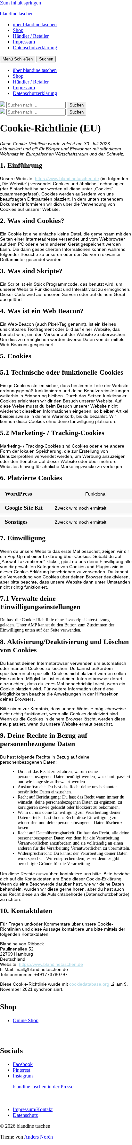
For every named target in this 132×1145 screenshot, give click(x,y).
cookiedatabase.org (89, 984)
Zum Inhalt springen (20, 2)
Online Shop (25, 1020)
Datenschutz (25, 1115)
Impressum (24, 41)
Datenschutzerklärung (35, 47)
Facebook (23, 1064)
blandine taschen (17, 13)
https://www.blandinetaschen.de (67, 178)
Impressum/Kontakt (33, 1109)
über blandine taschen (35, 24)
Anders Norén (38, 1137)
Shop (18, 30)
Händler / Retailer (31, 36)
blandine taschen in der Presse (43, 1086)
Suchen (46, 59)
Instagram (23, 1075)
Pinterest (21, 1070)
